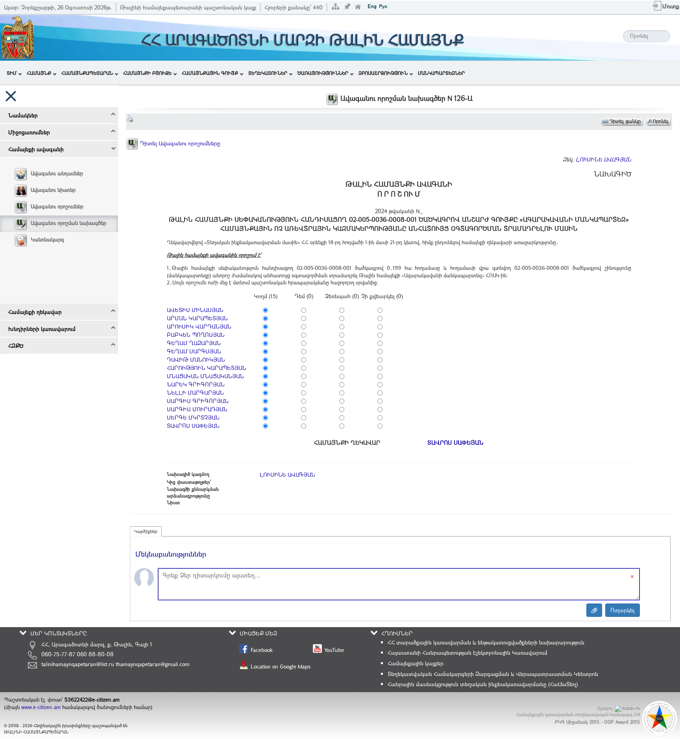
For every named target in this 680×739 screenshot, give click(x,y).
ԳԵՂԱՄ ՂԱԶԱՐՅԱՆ (194, 343)
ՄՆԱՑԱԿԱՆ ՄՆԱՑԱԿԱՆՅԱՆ (205, 376)
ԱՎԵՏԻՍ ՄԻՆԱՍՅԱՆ (195, 310)
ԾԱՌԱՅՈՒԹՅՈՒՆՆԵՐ (323, 73)
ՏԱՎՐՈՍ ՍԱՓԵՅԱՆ (193, 425)
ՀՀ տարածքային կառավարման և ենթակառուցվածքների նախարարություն (486, 642)
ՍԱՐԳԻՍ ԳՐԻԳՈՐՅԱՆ (198, 401)
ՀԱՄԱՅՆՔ (39, 73)
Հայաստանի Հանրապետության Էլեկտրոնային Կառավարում (467, 652)
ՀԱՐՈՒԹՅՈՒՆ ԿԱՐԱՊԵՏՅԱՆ (206, 367)
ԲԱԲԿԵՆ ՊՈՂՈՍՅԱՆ (196, 334)
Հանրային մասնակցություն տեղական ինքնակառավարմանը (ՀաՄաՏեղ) (483, 684)
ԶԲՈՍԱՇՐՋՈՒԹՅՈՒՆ (383, 73)
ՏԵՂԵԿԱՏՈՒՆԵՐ (267, 73)
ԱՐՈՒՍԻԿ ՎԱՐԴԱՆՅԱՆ (199, 326)
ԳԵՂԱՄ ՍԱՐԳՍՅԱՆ (194, 351)
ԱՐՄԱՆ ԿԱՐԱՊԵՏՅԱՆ (197, 318)
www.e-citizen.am (41, 707)
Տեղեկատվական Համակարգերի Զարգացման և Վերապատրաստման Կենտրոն (493, 674)
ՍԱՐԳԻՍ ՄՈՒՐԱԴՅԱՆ (197, 409)
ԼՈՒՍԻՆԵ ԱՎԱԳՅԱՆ (603, 159)
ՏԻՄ (12, 73)
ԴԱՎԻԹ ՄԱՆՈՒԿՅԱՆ (196, 359)
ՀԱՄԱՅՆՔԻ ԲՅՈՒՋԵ (147, 73)
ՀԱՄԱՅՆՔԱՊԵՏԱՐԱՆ (87, 73)
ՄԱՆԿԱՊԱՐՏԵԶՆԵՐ (441, 73)
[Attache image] (594, 610)
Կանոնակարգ (47, 239)
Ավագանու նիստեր (53, 189)
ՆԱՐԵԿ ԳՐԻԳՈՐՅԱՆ (196, 384)
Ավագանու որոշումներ (57, 206)
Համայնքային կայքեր (415, 663)
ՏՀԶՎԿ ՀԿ (631, 708)
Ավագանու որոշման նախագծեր (68, 223)
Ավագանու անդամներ (57, 173)
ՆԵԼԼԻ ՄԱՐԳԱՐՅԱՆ (195, 392)
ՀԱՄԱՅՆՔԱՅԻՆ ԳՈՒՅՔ (210, 73)
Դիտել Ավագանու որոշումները (179, 143)
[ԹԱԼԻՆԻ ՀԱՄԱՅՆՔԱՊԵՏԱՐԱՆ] (17, 37)
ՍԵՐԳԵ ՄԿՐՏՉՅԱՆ (193, 417)
